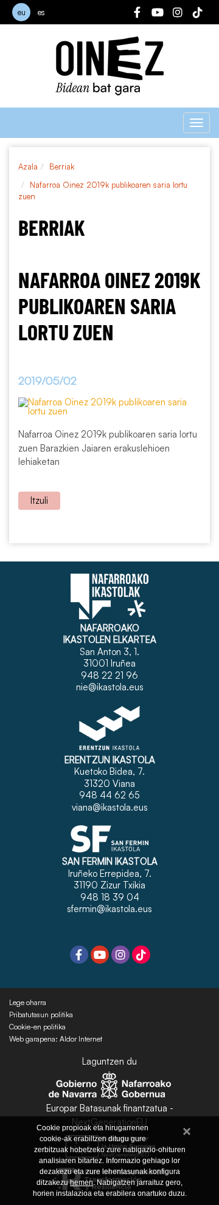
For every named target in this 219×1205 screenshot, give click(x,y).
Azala (28, 166)
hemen (81, 1182)
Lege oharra (27, 1002)
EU (22, 12)
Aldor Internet (81, 1039)
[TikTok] (198, 14)
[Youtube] (157, 14)
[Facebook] (137, 14)
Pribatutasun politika (41, 1014)
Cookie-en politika (37, 1027)
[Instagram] (178, 14)
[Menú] (196, 122)
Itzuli (39, 500)
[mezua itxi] (187, 1129)
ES (41, 12)
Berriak (61, 166)
